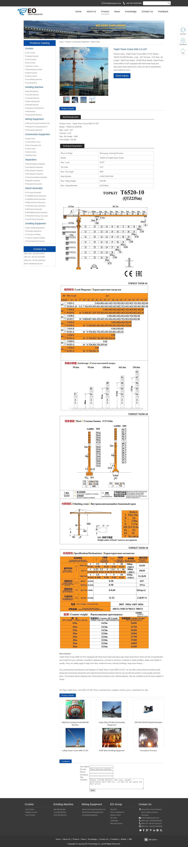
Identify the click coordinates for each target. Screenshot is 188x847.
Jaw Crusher (30, 53)
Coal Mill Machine (32, 95)
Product (105, 11)
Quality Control (115, 815)
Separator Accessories (34, 184)
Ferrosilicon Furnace (148, 750)
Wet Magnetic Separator (34, 171)
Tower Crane (30, 149)
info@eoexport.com (113, 3)
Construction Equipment (37, 134)
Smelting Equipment (35, 223)
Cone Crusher (31, 59)
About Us (91, 11)
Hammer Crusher (32, 66)
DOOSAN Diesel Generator (35, 206)
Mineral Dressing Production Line (38, 123)
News (117, 11)
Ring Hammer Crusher (34, 69)
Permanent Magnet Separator (36, 177)
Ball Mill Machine (32, 91)
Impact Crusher (31, 73)
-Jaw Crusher (29, 809)
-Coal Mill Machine (59, 812)
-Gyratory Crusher (31, 812)
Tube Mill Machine (32, 98)
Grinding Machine (34, 87)
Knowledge (130, 11)
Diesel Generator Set (33, 145)
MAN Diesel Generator (34, 209)
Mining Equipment (34, 119)
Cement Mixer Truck (33, 142)
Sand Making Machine (34, 79)
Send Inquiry (122, 75)
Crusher (29, 48)
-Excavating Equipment (90, 815)
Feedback (163, 11)
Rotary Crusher (31, 76)
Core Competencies (117, 812)
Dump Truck (30, 139)
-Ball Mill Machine (59, 809)
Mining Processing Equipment (36, 127)
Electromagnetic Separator (35, 164)
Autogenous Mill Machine (35, 108)
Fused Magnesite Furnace (35, 241)
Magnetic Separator (33, 181)
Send (92, 790)
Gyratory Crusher (32, 56)
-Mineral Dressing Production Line (94, 809)
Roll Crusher (30, 63)
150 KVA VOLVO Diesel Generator (148, 722)
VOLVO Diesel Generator (35, 219)
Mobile (123, 839)
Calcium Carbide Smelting (35, 238)
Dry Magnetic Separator (34, 167)
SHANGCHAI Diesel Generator (37, 216)
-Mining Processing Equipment (92, 812)
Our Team (113, 818)
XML (130, 839)
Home (78, 11)
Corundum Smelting (33, 234)
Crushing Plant (31, 83)
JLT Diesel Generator (33, 192)
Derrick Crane (31, 152)
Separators (30, 159)
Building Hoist (31, 155)
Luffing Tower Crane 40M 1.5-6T (75, 750)
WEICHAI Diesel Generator (35, 202)
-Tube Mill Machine (60, 815)
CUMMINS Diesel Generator (36, 196)
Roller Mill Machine (33, 101)
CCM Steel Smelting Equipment (111, 750)
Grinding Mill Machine (34, 115)
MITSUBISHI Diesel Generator (36, 212)
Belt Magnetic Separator (34, 174)
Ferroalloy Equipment (33, 231)
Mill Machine (30, 111)
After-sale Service (116, 823)
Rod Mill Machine (32, 105)
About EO (113, 809)
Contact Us (147, 11)
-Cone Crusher (30, 815)
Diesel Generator (34, 188)
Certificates (114, 821)
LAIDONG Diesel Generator (36, 199)
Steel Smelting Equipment (35, 228)
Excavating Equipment (34, 130)
